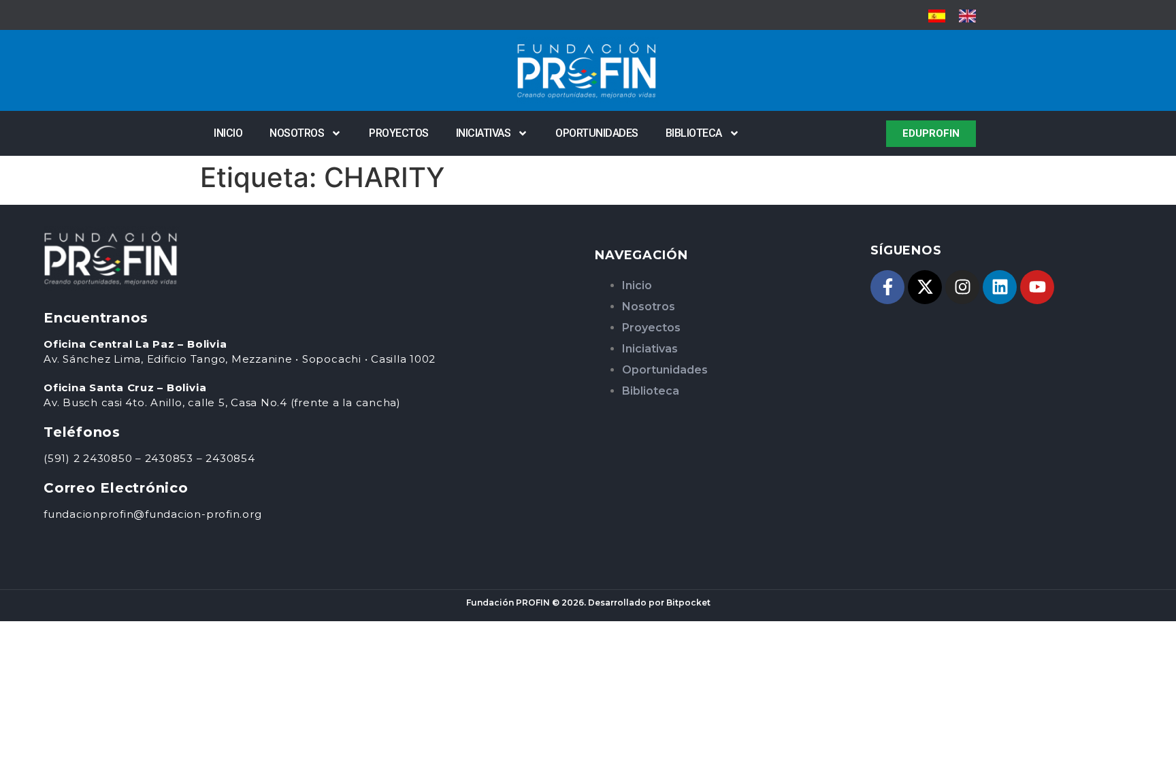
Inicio (228, 133)
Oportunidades (596, 133)
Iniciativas (483, 133)
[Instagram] (962, 287)
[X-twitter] (925, 287)
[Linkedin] (1000, 287)
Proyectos (399, 133)
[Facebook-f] (887, 287)
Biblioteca (694, 133)
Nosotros (297, 133)
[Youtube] (1037, 287)
